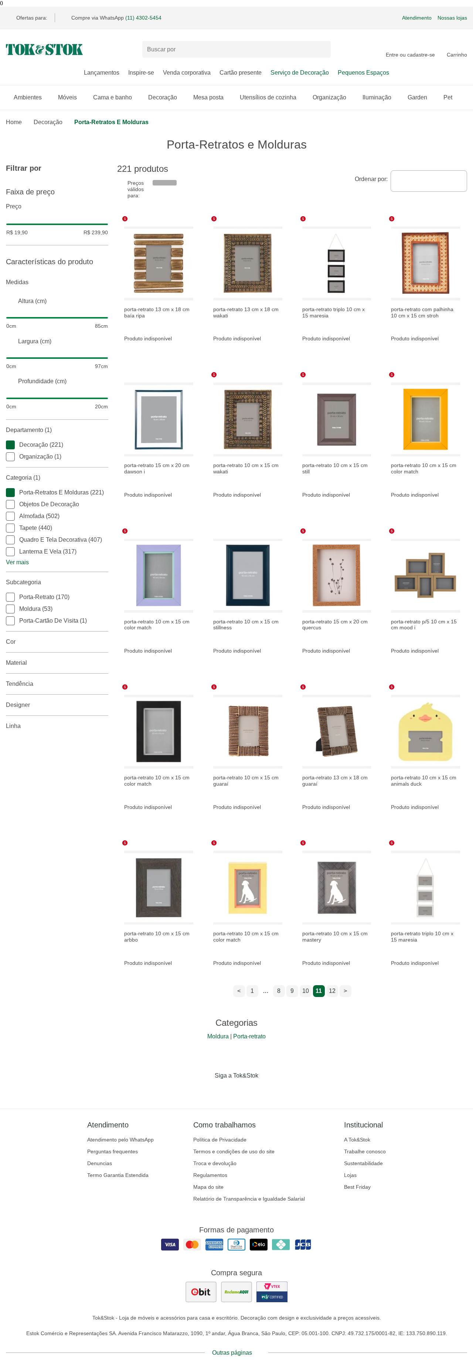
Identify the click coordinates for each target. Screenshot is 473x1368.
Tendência (19, 684)
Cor (11, 642)
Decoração (162, 97)
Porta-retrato (249, 1036)
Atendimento (417, 18)
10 (305, 991)
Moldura (218, 1036)
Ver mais (17, 562)
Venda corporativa (187, 72)
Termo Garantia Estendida (118, 1175)
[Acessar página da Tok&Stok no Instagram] (226, 1091)
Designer (18, 705)
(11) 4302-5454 (143, 18)
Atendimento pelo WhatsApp (120, 1140)
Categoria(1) (23, 477)
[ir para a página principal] (44, 49)
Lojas (350, 1175)
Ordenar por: (371, 179)
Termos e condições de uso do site (234, 1151)
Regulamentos (210, 1175)
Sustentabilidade (363, 1163)
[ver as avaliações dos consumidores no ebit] (201, 1292)
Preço (13, 206)
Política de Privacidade (219, 1140)
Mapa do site (208, 1187)
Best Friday (357, 1187)
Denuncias (99, 1163)
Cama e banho (112, 97)
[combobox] (429, 181)
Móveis (67, 97)
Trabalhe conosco (365, 1151)
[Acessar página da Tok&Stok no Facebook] (205, 1091)
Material (16, 663)
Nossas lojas (452, 18)
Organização (329, 97)
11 (319, 991)
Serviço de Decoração (299, 72)
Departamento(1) (29, 430)
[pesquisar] (321, 49)
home (14, 122)
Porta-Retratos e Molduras (111, 122)
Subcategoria (23, 582)
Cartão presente (241, 72)
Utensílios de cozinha (268, 97)
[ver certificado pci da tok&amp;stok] (271, 1292)
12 (332, 991)
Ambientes (28, 97)
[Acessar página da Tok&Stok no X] (267, 1091)
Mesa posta (208, 97)
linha (13, 726)
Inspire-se (141, 72)
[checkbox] (10, 444)
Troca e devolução (214, 1163)
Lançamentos (101, 72)
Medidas (17, 282)
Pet (447, 97)
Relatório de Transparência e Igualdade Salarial (249, 1199)
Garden (417, 97)
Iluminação (377, 97)
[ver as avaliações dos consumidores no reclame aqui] (236, 1292)
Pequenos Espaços (363, 72)
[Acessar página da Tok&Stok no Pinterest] (247, 1091)
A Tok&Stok (357, 1140)
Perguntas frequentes (112, 1151)
